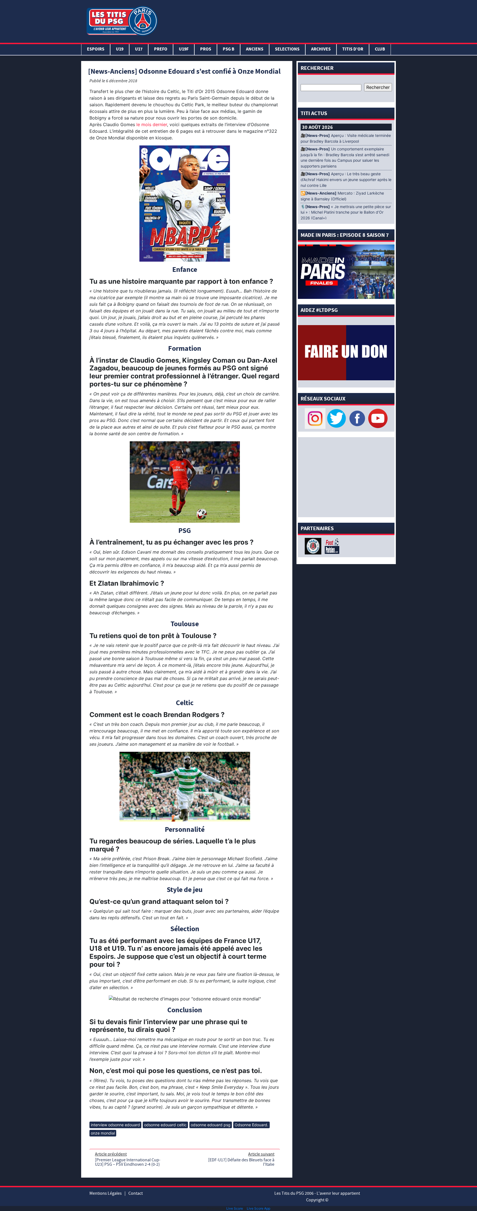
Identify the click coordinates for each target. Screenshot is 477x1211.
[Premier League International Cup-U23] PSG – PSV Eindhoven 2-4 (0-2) (127, 1162)
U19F (184, 49)
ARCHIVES (321, 49)
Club (380, 49)
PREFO (160, 49)
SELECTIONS (287, 49)
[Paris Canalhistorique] (314, 545)
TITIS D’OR (352, 49)
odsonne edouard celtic (165, 1124)
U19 (119, 49)
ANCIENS (254, 49)
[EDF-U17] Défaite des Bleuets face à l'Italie (241, 1162)
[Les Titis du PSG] (121, 20)
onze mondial (103, 1133)
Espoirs (95, 49)
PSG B (228, 49)
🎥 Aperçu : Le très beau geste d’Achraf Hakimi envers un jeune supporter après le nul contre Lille (346, 180)
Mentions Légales (105, 1193)
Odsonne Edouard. (251, 1124)
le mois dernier (151, 124)
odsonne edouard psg (210, 1124)
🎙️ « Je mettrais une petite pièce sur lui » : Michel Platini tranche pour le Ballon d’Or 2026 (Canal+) (346, 213)
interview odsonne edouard (115, 1124)
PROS (205, 49)
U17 (138, 49)
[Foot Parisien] (331, 545)
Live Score (234, 1208)
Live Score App (258, 1208)
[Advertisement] (277, 20)
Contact (135, 1193)
